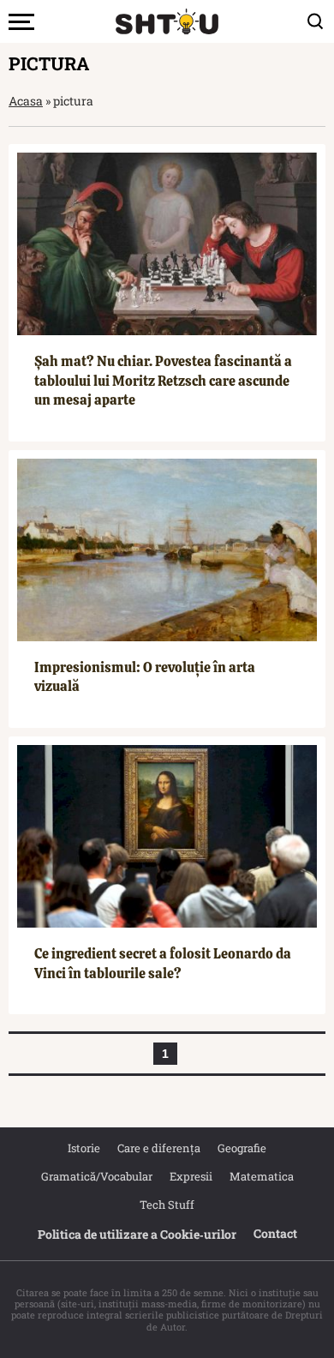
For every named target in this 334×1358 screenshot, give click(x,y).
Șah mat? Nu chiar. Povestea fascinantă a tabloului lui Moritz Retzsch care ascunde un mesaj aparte (163, 380)
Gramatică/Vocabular (96, 1176)
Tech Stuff (167, 1204)
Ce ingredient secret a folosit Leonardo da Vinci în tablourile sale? (162, 963)
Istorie (84, 1148)
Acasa (26, 101)
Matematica (262, 1176)
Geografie (242, 1148)
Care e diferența (158, 1148)
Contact (275, 1233)
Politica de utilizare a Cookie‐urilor (137, 1234)
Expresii (191, 1176)
